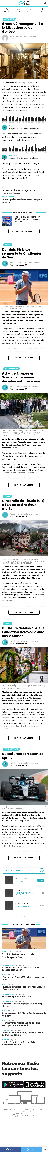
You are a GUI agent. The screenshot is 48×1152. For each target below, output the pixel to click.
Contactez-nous (34, 1114)
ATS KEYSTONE (18, 265)
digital (14, 38)
